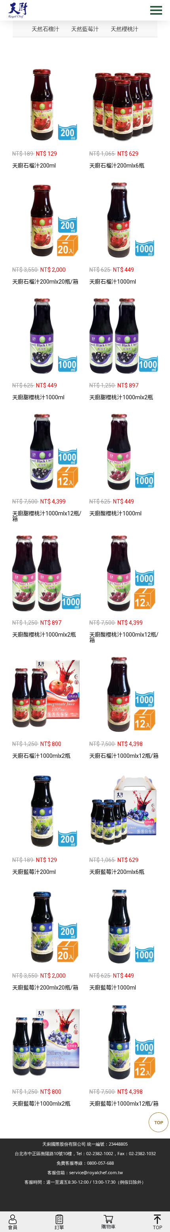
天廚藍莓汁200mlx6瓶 (116, 872)
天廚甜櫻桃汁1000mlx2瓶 (121, 397)
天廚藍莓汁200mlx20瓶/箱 (45, 987)
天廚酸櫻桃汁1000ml (115, 513)
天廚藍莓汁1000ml (112, 987)
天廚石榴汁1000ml (112, 281)
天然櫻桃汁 (124, 28)
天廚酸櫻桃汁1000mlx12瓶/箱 (124, 637)
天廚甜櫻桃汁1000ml (38, 397)
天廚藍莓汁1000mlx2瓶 (41, 1103)
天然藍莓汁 (85, 28)
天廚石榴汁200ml (34, 165)
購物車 (108, 1227)
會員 (12, 1227)
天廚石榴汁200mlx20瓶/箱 (45, 281)
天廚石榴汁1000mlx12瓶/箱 (124, 756)
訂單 (59, 1227)
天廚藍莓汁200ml (34, 872)
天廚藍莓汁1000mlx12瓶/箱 (124, 1103)
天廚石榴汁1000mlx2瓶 (41, 756)
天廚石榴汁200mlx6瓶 (116, 165)
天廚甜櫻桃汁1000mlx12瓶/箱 (46, 516)
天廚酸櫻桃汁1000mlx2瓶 (44, 634)
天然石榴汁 (45, 28)
